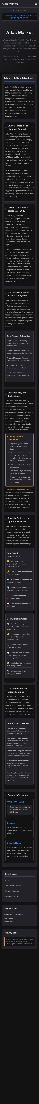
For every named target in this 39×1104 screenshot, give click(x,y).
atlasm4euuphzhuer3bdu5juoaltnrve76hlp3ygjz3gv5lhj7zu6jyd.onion (19, 16)
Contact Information (12, 896)
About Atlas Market (12, 886)
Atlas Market (10, 3)
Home (6, 880)
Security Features (11, 891)
